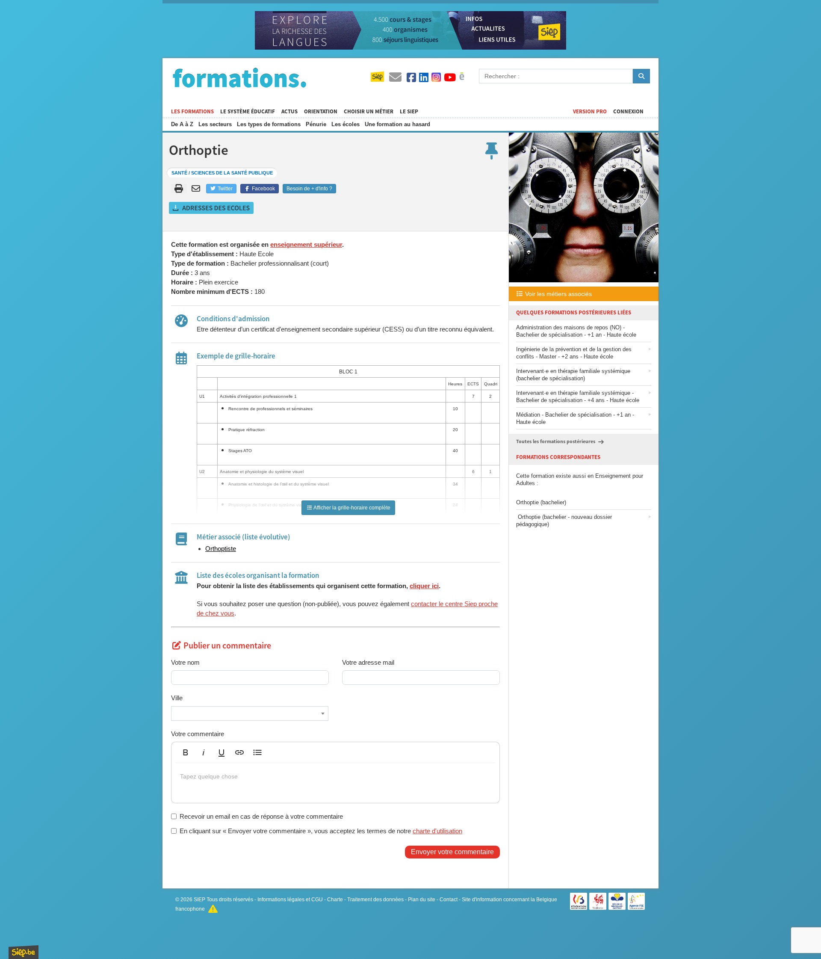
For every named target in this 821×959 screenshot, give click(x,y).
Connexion (628, 111)
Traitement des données (375, 900)
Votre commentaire (197, 733)
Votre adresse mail (368, 662)
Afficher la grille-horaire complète (351, 508)
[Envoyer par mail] (197, 188)
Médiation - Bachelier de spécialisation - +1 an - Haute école (575, 418)
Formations (239, 77)
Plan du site (421, 900)
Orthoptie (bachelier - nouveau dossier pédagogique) (564, 520)
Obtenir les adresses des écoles (211, 208)
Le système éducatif (247, 111)
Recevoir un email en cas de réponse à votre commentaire (261, 816)
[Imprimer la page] (179, 188)
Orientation (320, 111)
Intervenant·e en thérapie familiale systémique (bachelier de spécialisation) (573, 375)
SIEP (199, 900)
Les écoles (345, 124)
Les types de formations (269, 124)
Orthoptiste (220, 548)
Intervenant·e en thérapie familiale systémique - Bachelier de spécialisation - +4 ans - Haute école (577, 396)
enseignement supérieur (306, 244)
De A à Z (182, 124)
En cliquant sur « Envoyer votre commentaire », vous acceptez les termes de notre (321, 831)
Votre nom (185, 662)
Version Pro (590, 111)
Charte (335, 900)
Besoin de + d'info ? (309, 189)
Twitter (224, 189)
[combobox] (249, 713)
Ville (177, 697)
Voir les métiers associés (557, 293)
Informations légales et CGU (290, 900)
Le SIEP (409, 111)
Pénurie (316, 124)
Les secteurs (215, 124)
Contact (449, 900)
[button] (185, 752)
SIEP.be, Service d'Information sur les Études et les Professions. (23, 952)
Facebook (263, 189)
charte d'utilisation (437, 831)
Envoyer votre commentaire (452, 851)
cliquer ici (424, 585)
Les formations (192, 111)
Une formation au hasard (397, 124)
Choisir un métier (368, 111)
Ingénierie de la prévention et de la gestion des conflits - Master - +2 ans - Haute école (574, 353)
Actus (289, 111)
